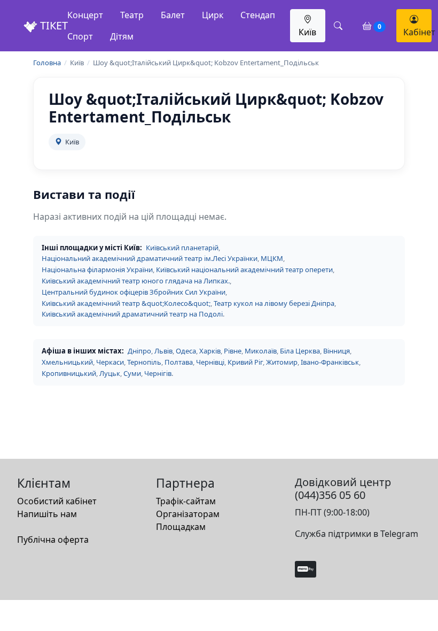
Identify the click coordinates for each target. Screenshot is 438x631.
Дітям (122, 36)
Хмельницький (67, 362)
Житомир (282, 362)
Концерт (85, 15)
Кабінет (417, 32)
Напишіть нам (47, 514)
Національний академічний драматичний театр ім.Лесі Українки (149, 258)
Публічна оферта (53, 539)
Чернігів (157, 373)
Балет (173, 15)
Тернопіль (144, 362)
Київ (307, 32)
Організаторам (188, 514)
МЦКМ (272, 258)
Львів (163, 351)
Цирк (212, 15)
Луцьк (109, 373)
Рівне (232, 351)
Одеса (186, 351)
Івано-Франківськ (330, 362)
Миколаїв (261, 351)
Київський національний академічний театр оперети (244, 269)
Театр (132, 15)
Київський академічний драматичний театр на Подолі (132, 314)
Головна (47, 62)
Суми (132, 373)
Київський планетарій (182, 247)
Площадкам (181, 527)
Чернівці (210, 362)
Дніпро (139, 351)
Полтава (179, 362)
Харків (210, 351)
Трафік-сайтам (186, 501)
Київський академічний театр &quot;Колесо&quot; (126, 303)
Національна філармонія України (97, 269)
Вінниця (336, 351)
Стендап (257, 15)
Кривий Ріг (245, 362)
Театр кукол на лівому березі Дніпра (274, 303)
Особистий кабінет (57, 501)
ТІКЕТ (52, 25)
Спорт (80, 36)
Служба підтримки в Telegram (356, 534)
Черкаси (110, 362)
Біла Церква (300, 351)
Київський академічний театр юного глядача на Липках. (136, 281)
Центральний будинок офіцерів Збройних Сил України (133, 292)
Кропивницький (69, 373)
